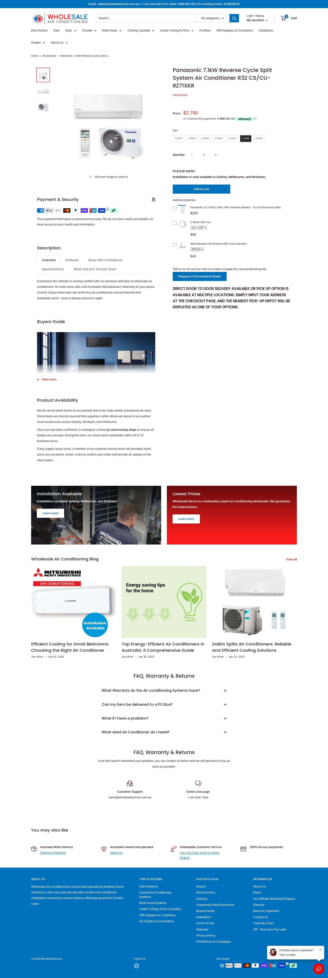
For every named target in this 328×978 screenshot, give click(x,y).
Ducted (87, 30)
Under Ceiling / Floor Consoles (160, 909)
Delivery (201, 898)
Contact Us (260, 917)
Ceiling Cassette (139, 30)
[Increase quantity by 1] (216, 155)
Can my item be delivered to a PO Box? (137, 704)
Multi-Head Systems (152, 902)
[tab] (49, 260)
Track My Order (263, 923)
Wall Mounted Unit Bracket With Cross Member (218, 243)
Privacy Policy (205, 935)
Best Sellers (39, 30)
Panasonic (180, 94)
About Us (57, 42)
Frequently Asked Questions (215, 904)
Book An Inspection (266, 910)
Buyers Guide (205, 910)
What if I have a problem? (125, 718)
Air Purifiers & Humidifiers (156, 921)
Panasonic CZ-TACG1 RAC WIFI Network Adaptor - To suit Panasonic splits (235, 207)
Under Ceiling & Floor (174, 30)
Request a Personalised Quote (199, 276)
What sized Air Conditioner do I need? (135, 732)
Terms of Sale (205, 923)
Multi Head (109, 30)
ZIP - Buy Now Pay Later (269, 929)
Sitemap (258, 904)
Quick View (183, 211)
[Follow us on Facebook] (136, 966)
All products (49, 55)
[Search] (234, 18)
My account (256, 20)
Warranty (202, 929)
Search (201, 886)
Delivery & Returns (53, 852)
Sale (56, 30)
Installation (266, 30)
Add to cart (201, 189)
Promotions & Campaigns (213, 941)
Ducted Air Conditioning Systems (155, 894)
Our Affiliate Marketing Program (274, 898)
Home (34, 55)
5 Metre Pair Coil (200, 222)
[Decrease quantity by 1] (192, 155)
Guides (36, 42)
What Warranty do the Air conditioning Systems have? (151, 690)
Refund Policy (205, 892)
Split (68, 30)
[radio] (178, 138)
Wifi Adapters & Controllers (235, 30)
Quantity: (179, 154)
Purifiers (205, 30)
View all (292, 559)
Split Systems (148, 886)
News (257, 892)
